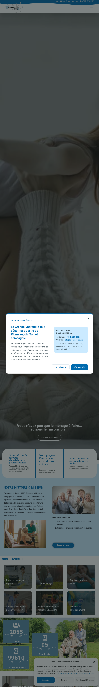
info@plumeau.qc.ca (74, 340)
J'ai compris (79, 367)
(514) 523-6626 (73, 337)
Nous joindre (60, 367)
